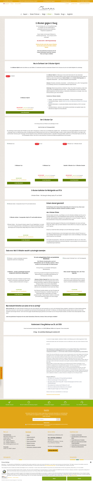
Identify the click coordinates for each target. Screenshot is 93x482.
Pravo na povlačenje (31, 441)
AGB (57, 424)
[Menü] (6, 470)
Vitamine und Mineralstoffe (77, 446)
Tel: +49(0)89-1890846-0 (55, 437)
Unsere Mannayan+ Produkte (77, 440)
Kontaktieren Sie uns (66, 1)
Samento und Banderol (76, 435)
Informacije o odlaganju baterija (34, 447)
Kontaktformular (58, 446)
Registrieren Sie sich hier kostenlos (53, 394)
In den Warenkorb (25, 112)
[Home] (21, 14)
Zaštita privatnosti (31, 437)
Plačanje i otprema (31, 445)
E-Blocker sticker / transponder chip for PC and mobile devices (26, 217)
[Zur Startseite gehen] (46, 8)
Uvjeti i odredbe (30, 439)
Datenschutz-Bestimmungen (37, 424)
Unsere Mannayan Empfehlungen (78, 445)
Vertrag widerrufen (53, 450)
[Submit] (58, 419)
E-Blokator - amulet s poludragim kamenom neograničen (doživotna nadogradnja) (19, 272)
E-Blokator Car (18, 165)
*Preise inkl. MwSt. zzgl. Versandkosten (25, 109)
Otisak (28, 435)
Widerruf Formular (31, 443)
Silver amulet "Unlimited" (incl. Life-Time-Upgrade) (74, 272)
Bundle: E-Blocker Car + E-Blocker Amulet (74, 165)
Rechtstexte (28, 432)
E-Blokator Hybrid (25, 97)
